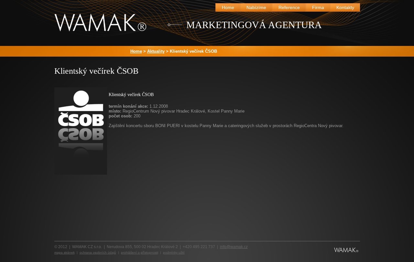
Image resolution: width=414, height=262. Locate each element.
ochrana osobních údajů (98, 252)
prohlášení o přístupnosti (139, 252)
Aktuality (156, 51)
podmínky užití (174, 252)
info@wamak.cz (234, 247)
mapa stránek (64, 252)
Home (136, 51)
